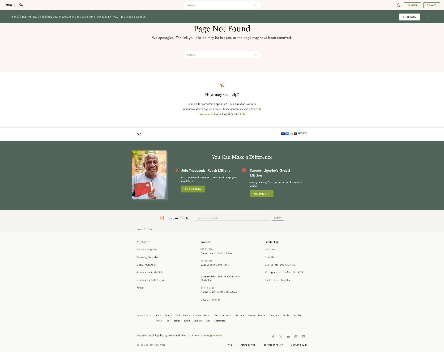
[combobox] (217, 5)
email (211, 114)
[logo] (20, 5)
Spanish (297, 315)
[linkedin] (303, 336)
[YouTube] (288, 336)
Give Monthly (193, 189)
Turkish (187, 320)
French (186, 315)
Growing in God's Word (75, 16)
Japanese (240, 315)
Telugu (177, 320)
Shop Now (409, 17)
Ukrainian (198, 320)
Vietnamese (219, 320)
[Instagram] (296, 336)
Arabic (158, 315)
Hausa (207, 315)
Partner (413, 5)
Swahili (159, 320)
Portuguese (274, 315)
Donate (431, 5)
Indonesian (227, 315)
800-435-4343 (237, 114)
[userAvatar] (398, 5)
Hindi (216, 315)
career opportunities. (211, 335)
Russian (286, 315)
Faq (230, 345)
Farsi (178, 315)
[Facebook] (273, 336)
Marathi (261, 315)
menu (9, 5)
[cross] (428, 17)
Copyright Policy (273, 345)
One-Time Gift (261, 194)
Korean (251, 315)
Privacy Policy (299, 345)
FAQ (139, 134)
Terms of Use (248, 345)
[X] (280, 336)
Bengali (168, 315)
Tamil (168, 320)
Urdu (208, 320)
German (197, 315)
